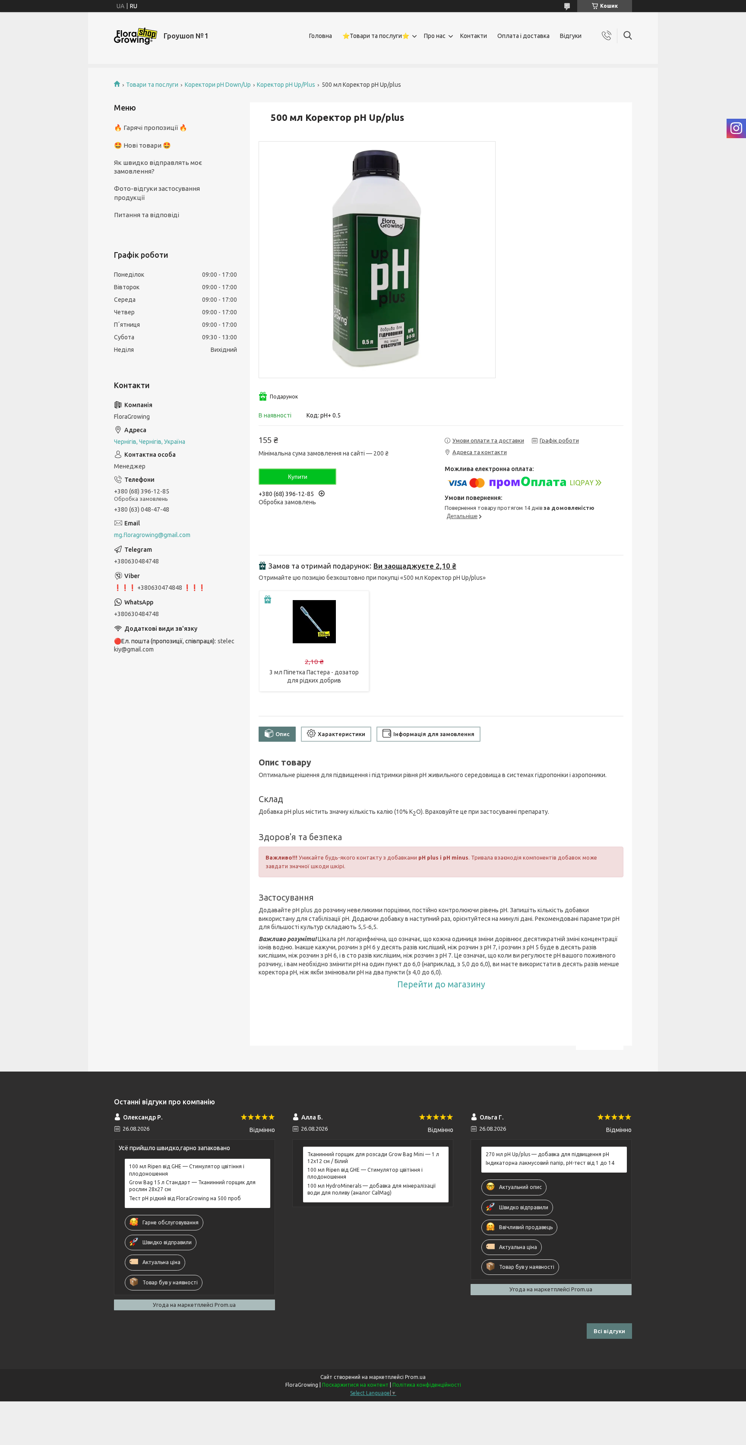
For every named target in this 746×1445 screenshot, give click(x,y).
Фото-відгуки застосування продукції (157, 193)
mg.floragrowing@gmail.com (152, 534)
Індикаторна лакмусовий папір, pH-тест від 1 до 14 (550, 1163)
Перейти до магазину (441, 984)
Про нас (435, 35)
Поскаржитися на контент (355, 1385)
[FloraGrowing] (135, 36)
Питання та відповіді (146, 214)
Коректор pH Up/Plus (286, 84)
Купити (297, 476)
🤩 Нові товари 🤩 (142, 145)
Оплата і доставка (523, 35)
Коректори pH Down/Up (218, 84)
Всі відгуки (609, 1331)
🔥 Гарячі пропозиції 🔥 (150, 127)
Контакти (473, 35)
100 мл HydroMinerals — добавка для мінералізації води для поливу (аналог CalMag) (371, 1189)
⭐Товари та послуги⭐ (375, 35)
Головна (320, 35)
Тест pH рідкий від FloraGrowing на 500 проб (185, 1198)
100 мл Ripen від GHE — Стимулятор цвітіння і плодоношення (186, 1170)
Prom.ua (415, 1377)
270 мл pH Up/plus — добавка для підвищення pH (547, 1154)
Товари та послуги (152, 84)
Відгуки (571, 35)
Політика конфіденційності (426, 1385)
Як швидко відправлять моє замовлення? (158, 167)
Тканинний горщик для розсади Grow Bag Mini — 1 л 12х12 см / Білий (373, 1157)
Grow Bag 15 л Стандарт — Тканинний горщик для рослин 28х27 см (192, 1185)
